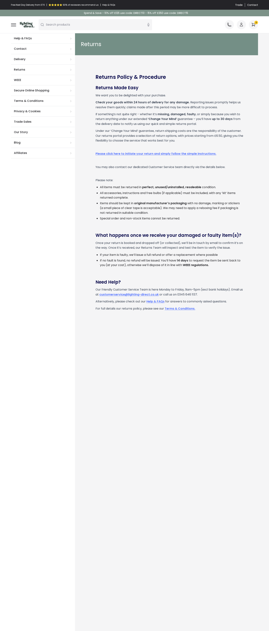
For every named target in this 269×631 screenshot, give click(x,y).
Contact (252, 5)
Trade (239, 5)
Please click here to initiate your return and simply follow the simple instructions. (156, 154)
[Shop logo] (27, 24)
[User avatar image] (241, 24)
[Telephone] (229, 24)
